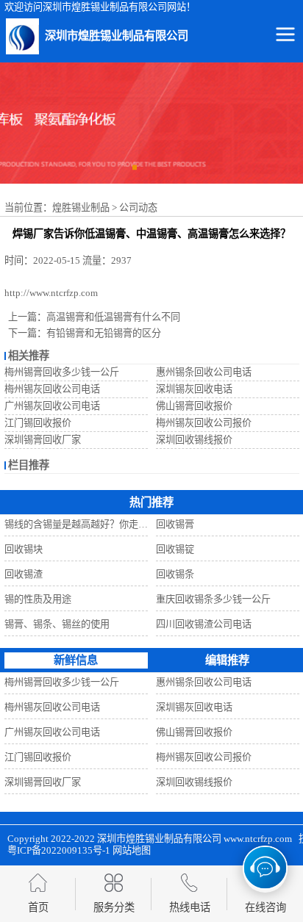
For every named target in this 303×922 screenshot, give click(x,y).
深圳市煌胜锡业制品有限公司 (159, 838)
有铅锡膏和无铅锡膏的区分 (103, 333)
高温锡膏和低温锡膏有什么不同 (113, 317)
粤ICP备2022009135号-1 (58, 850)
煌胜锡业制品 (81, 207)
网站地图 (132, 850)
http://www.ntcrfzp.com (51, 292)
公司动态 (138, 207)
